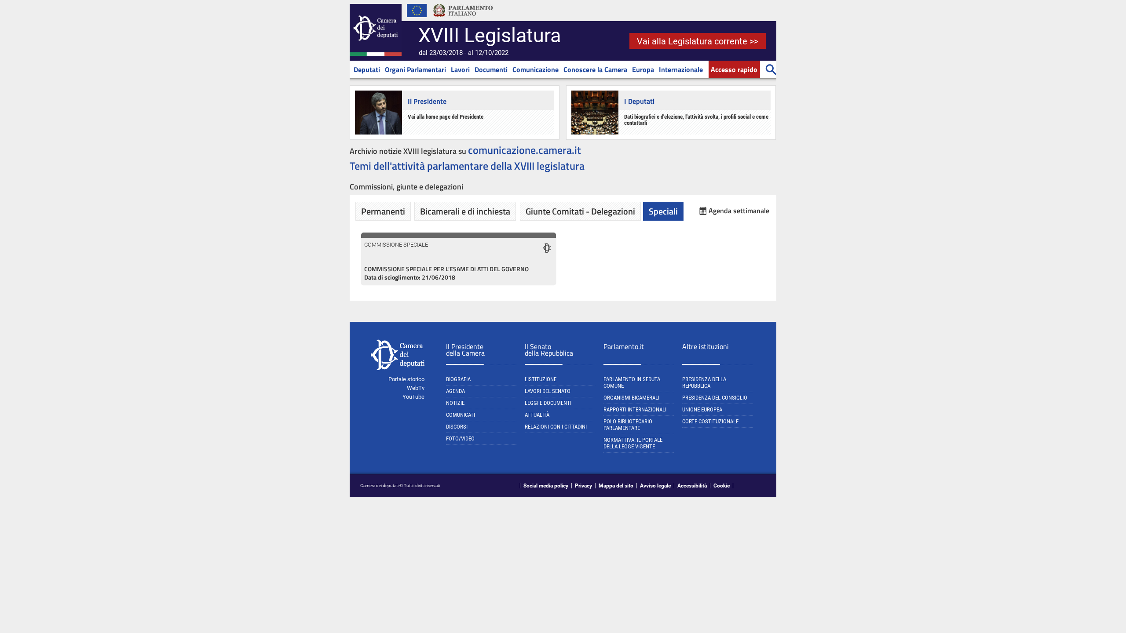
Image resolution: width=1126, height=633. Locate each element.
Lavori (460, 69)
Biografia (458, 379)
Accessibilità (692, 485)
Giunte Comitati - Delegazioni (580, 211)
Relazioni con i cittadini (556, 426)
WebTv (415, 388)
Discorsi (457, 426)
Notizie (455, 403)
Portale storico (406, 379)
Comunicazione (535, 69)
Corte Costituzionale (710, 421)
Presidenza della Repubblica (704, 382)
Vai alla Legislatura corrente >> (697, 41)
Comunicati (460, 414)
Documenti (491, 69)
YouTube (413, 396)
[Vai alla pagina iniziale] (376, 54)
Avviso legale (655, 485)
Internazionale (681, 69)
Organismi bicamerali (631, 397)
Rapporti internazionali (634, 409)
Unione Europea (702, 409)
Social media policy (545, 485)
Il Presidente (427, 101)
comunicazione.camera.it (524, 150)
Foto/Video (460, 438)
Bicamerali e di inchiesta (465, 211)
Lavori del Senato (547, 391)
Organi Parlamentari (415, 69)
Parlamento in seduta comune (631, 382)
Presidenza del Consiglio (714, 397)
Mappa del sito (616, 485)
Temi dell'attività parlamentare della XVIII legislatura (467, 166)
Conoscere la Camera (595, 69)
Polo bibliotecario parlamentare (627, 424)
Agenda (455, 391)
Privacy (583, 485)
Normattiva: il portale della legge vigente (632, 443)
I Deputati (639, 101)
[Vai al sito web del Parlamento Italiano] (463, 19)
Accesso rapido (734, 69)
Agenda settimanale (739, 210)
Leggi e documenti (548, 403)
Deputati (367, 69)
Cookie (721, 485)
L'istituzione (540, 379)
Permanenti (383, 211)
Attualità (537, 414)
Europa (643, 69)
